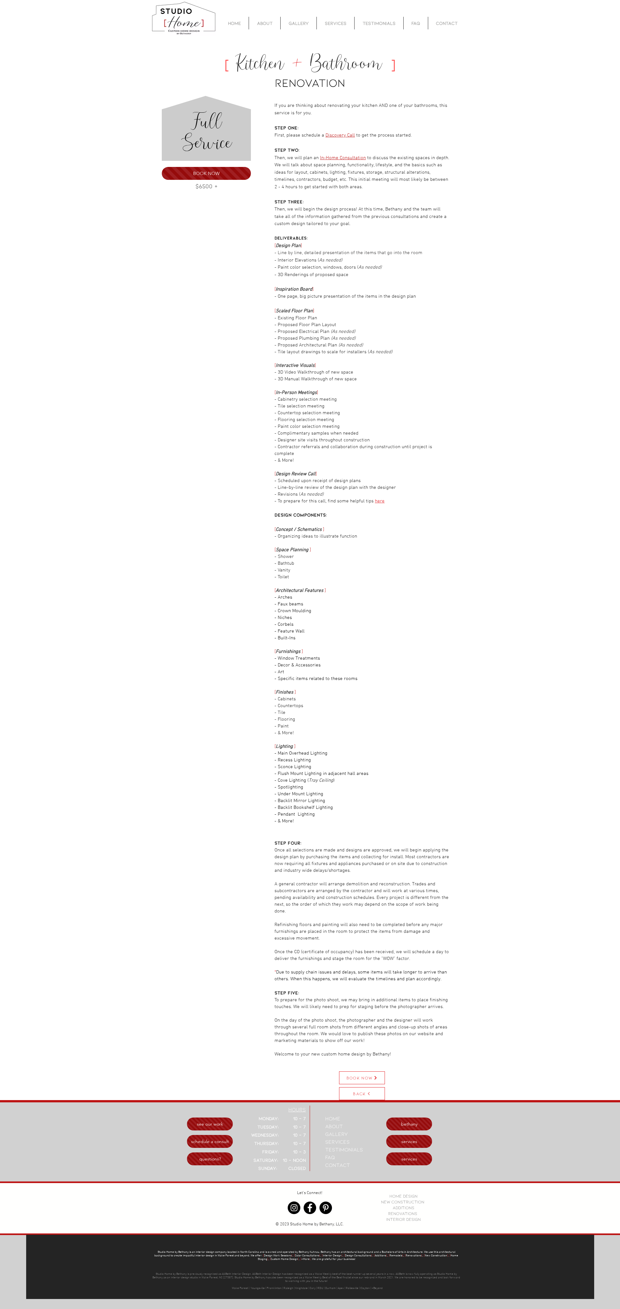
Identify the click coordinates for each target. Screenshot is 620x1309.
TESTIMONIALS (344, 1149)
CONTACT (337, 1165)
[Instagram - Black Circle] (294, 1207)
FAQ (330, 1157)
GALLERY (336, 1134)
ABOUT (334, 1126)
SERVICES (337, 1142)
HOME (332, 1118)
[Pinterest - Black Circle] (325, 1207)
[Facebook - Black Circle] (310, 1207)
